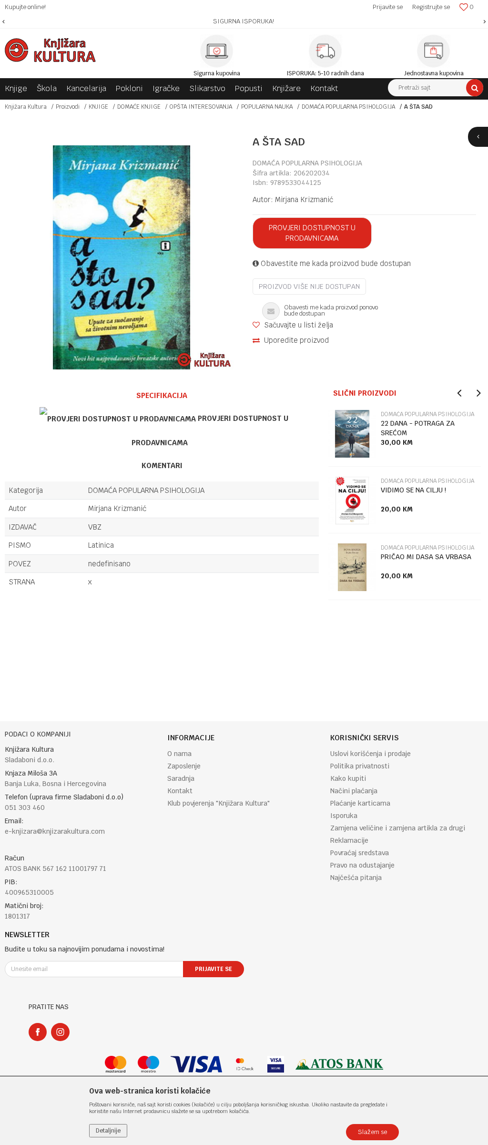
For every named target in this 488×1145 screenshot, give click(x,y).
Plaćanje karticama (360, 803)
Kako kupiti (348, 778)
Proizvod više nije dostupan (309, 286)
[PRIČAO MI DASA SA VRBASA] (352, 567)
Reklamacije (349, 840)
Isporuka (343, 815)
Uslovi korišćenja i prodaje (370, 753)
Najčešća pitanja (356, 877)
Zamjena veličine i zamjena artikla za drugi (397, 828)
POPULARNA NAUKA (267, 107)
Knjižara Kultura (26, 107)
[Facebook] (38, 1032)
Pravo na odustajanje (362, 865)
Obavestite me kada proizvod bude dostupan (335, 263)
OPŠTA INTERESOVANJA (201, 107)
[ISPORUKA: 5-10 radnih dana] (325, 51)
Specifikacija (161, 395)
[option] (244, 21)
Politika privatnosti (359, 766)
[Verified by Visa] (275, 1064)
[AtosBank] (339, 1064)
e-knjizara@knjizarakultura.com (55, 831)
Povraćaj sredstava (359, 853)
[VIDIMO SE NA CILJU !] (352, 500)
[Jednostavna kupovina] (433, 51)
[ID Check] (245, 1064)
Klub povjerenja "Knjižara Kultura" (218, 803)
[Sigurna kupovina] (216, 51)
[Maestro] (148, 1064)
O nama (179, 753)
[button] (435, 87)
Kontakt (180, 791)
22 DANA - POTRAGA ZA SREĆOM (418, 428)
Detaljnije (108, 1131)
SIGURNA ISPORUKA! (243, 21)
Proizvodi (68, 107)
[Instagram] (60, 1032)
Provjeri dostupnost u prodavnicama (312, 233)
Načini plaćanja (353, 791)
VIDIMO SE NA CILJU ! (413, 490)
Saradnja (180, 778)
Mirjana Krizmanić (304, 199)
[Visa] (196, 1064)
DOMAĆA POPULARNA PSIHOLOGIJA (348, 107)
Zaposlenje (184, 766)
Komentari (162, 465)
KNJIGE (98, 107)
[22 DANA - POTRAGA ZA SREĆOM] (352, 434)
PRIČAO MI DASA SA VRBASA (426, 556)
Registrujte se (431, 7)
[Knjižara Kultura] (50, 50)
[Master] (115, 1064)
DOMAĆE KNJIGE (139, 107)
